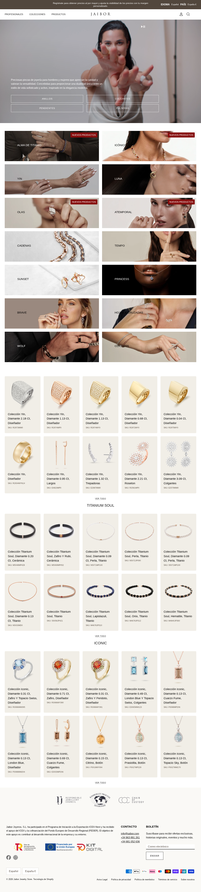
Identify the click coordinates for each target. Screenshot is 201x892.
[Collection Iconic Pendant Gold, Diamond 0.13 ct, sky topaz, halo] (178, 734)
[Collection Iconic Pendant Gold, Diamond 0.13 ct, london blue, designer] (23, 734)
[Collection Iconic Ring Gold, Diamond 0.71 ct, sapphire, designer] (61, 669)
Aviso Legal (102, 879)
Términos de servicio (167, 879)
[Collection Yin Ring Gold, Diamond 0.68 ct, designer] (139, 394)
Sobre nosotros (188, 879)
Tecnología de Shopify (43, 879)
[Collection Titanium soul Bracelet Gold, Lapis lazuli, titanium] (100, 592)
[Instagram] (15, 857)
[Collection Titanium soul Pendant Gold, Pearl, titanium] (139, 531)
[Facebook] (8, 857)
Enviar (154, 856)
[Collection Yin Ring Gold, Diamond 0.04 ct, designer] (178, 394)
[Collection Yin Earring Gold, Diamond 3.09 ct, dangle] (178, 454)
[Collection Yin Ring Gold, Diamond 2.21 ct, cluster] (139, 454)
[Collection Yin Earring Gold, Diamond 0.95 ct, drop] (61, 454)
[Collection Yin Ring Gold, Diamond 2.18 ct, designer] (23, 394)
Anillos (47, 99)
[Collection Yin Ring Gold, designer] (23, 454)
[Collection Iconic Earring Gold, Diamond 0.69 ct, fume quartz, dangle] (61, 734)
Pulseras (122, 108)
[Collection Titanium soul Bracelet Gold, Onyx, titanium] (139, 592)
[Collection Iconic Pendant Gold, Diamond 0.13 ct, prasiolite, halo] (139, 734)
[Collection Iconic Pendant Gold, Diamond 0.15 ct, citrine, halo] (100, 734)
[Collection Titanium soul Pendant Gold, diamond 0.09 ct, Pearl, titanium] (100, 531)
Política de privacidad (121, 879)
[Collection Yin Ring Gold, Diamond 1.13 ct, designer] (61, 394)
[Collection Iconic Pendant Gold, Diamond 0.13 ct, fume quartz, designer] (178, 669)
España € (192, 4)
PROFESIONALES (14, 14)
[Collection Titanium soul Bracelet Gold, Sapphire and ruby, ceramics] (61, 531)
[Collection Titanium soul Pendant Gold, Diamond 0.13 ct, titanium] (23, 592)
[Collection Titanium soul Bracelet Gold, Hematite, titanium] (178, 592)
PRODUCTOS (58, 14)
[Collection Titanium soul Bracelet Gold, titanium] (61, 592)
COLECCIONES (37, 14)
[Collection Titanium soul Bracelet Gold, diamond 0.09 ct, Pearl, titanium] (178, 531)
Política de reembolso (144, 879)
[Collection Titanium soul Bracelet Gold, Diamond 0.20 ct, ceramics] (23, 531)
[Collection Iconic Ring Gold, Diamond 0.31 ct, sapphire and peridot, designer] (100, 669)
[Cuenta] (180, 14)
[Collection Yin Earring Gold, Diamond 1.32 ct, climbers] (100, 454)
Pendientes (47, 108)
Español (175, 4)
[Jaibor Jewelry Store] (100, 14)
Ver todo (100, 499)
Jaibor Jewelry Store (23, 879)
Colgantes (122, 99)
